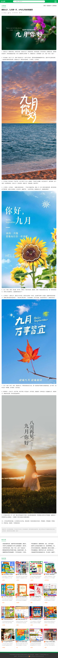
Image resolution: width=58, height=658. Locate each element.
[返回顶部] (55, 590)
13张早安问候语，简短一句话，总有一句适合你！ (14, 548)
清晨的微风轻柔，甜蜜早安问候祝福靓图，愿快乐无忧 (15, 543)
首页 (44, 5)
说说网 (3, 1)
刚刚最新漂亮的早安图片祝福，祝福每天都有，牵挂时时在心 (15, 550)
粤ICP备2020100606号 (23, 656)
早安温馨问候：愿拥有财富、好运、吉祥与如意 (42, 543)
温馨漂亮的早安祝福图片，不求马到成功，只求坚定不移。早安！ (15, 552)
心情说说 (54, 5)
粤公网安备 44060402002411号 (37, 656)
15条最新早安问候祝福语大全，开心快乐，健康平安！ (44, 552)
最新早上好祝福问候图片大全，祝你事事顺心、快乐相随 (44, 545)
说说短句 (49, 5)
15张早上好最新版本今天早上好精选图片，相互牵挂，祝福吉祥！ (15, 545)
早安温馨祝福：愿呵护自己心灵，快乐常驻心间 (42, 550)
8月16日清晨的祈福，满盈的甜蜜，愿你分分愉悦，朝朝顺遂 (44, 548)
